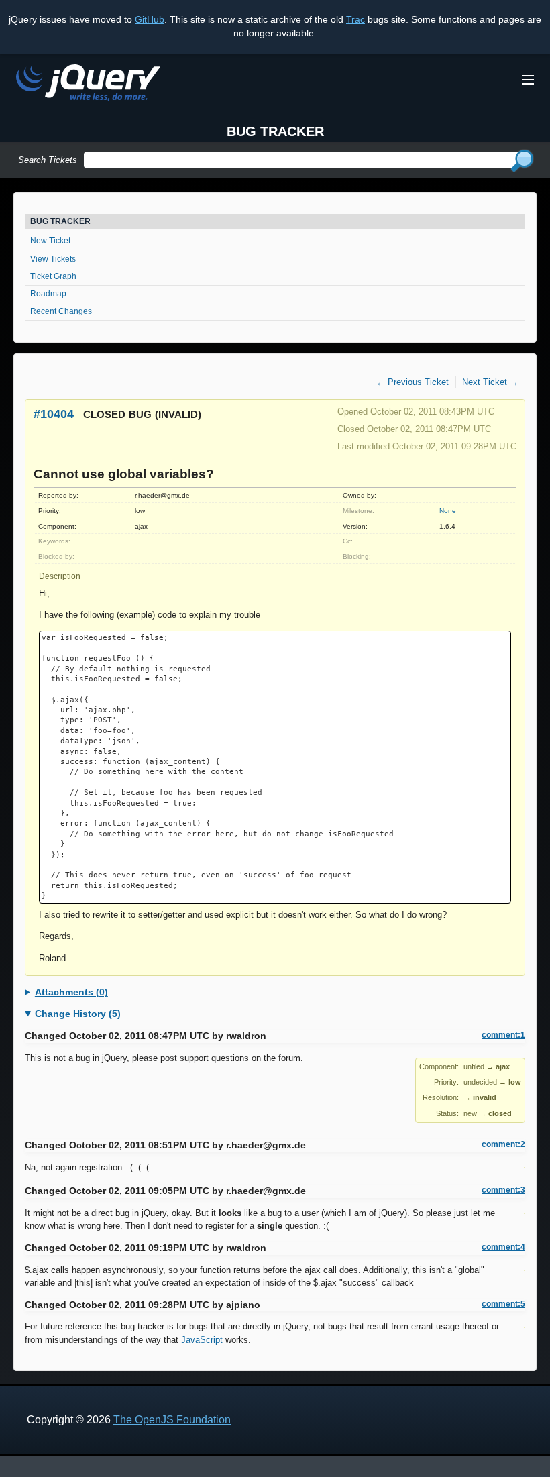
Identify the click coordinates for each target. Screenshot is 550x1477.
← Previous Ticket (412, 382)
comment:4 (503, 1247)
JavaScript (202, 1340)
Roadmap (48, 293)
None (447, 510)
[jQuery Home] (88, 84)
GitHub (149, 19)
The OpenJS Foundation (172, 1419)
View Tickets (53, 259)
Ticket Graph (53, 276)
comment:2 (503, 1144)
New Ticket (50, 240)
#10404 (54, 413)
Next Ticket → (490, 382)
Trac (355, 19)
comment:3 (503, 1190)
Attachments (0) (71, 992)
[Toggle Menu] (528, 80)
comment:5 (503, 1304)
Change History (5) (78, 1013)
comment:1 (503, 1035)
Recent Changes (61, 311)
